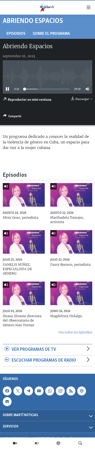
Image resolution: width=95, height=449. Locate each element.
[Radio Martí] (37, 443)
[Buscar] (80, 443)
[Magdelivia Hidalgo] (71, 293)
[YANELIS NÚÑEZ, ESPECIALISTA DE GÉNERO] (24, 242)
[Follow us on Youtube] (39, 390)
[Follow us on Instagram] (60, 390)
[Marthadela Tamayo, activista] (71, 195)
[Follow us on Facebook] (7, 390)
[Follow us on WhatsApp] (49, 390)
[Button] (12, 117)
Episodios (15, 33)
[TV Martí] (15, 443)
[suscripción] (7, 401)
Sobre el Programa (51, 33)
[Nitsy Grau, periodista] (24, 195)
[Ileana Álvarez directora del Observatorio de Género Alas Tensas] (24, 293)
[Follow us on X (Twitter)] (17, 390)
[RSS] (70, 390)
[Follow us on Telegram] (28, 390)
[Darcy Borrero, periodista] (71, 242)
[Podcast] (58, 443)
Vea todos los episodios (75, 332)
